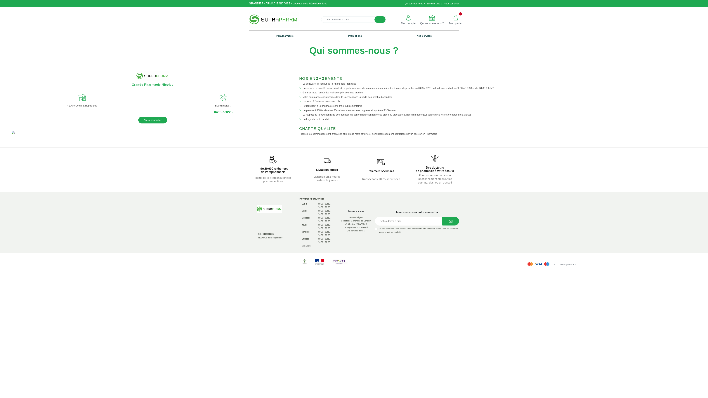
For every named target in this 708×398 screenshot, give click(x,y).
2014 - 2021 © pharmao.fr (564, 264)
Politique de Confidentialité (356, 227)
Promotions (355, 35)
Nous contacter (451, 3)
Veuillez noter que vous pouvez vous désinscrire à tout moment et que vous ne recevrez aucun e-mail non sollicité (418, 230)
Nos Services (424, 35)
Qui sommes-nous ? (415, 3)
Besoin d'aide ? (434, 3)
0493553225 (223, 112)
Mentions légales (356, 217)
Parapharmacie (285, 35)
